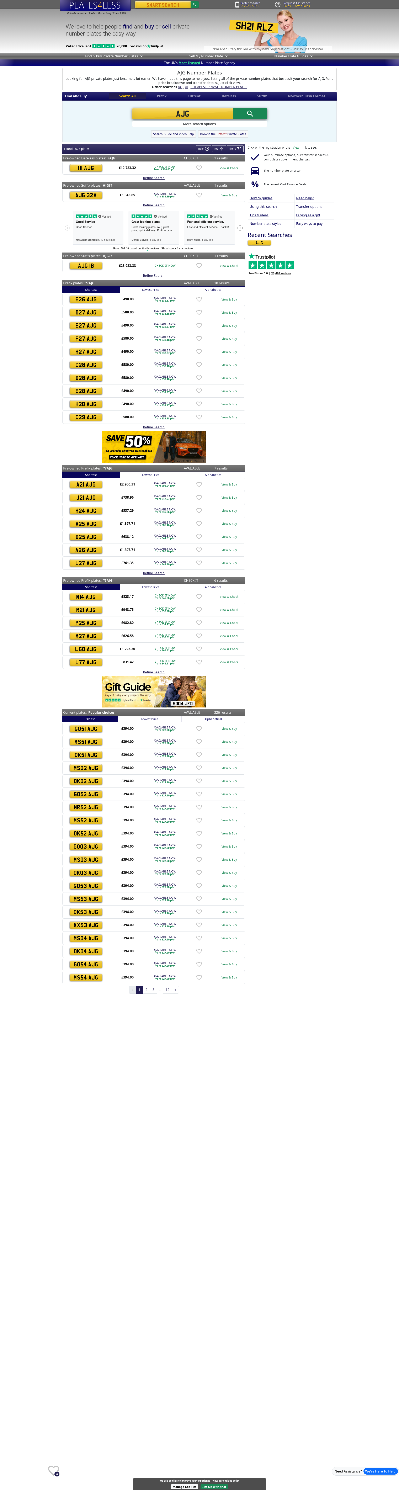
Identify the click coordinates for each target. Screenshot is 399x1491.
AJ (186, 87)
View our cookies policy (225, 1480)
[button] (141, 56)
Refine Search (154, 178)
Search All (127, 96)
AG (180, 87)
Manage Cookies (184, 1487)
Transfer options (309, 206)
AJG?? (107, 185)
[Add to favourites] (199, 168)
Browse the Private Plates (223, 134)
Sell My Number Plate (206, 56)
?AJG (111, 158)
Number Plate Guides (291, 56)
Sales (287, 6)
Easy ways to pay (309, 223)
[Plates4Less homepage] (95, 5)
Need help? (305, 198)
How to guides (261, 198)
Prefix (161, 96)
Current (194, 96)
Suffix (262, 96)
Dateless (229, 96)
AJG (259, 242)
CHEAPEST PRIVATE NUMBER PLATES (219, 87)
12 (167, 989)
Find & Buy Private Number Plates (111, 56)
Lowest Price (150, 290)
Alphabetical (213, 290)
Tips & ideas (259, 215)
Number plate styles (265, 223)
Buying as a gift (308, 215)
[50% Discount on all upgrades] (154, 447)
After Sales (302, 6)
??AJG (90, 283)
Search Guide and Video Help (173, 134)
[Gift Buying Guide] (154, 691)
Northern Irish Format (306, 96)
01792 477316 (250, 6)
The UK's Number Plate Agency (199, 62)
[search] (195, 4)
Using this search (263, 206)
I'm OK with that (214, 1487)
